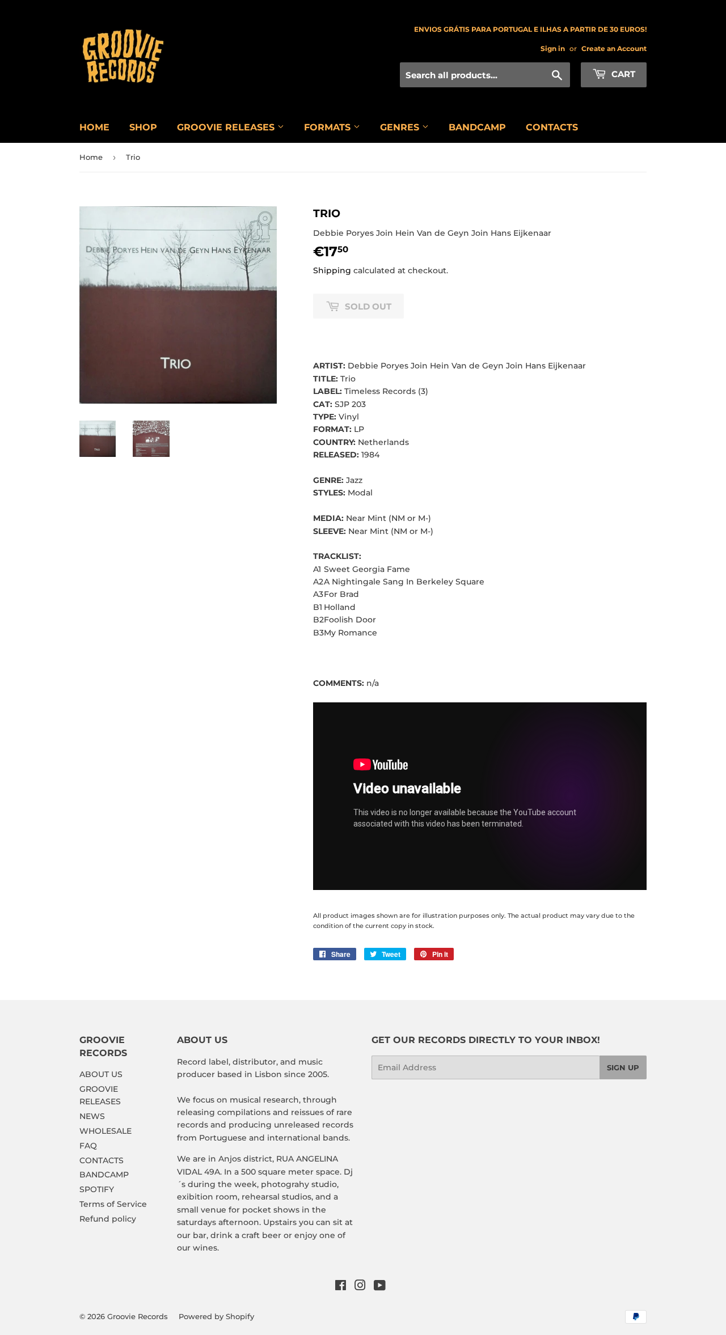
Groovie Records (137, 1316)
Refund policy (107, 1219)
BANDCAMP (477, 127)
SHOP (143, 127)
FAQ (88, 1146)
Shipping (332, 270)
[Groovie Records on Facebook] (341, 1287)
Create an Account (614, 48)
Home (91, 157)
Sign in (553, 48)
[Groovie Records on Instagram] (360, 1287)
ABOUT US (101, 1074)
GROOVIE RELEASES (227, 127)
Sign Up (623, 1067)
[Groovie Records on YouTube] (380, 1287)
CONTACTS (552, 127)
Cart (622, 74)
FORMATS (328, 127)
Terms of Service (113, 1204)
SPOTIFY (96, 1189)
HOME (94, 127)
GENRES (401, 127)
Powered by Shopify (216, 1316)
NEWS (92, 1116)
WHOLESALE (105, 1131)
